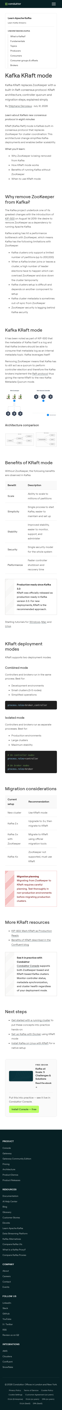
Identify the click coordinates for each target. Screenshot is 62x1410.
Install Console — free (24, 1109)
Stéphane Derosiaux (20, 106)
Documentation (10, 1196)
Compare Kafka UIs (12, 1244)
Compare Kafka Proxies (14, 1255)
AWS (5, 1351)
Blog (5, 1206)
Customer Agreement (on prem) (39, 1394)
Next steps (16, 1011)
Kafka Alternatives (12, 1239)
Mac (43, 621)
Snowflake (8, 1367)
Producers (15, 50)
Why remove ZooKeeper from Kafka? (29, 199)
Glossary (7, 1212)
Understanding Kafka (19, 31)
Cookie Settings (15, 1394)
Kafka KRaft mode (23, 330)
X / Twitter (8, 1324)
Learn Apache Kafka (19, 18)
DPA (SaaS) (37, 1403)
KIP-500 (10, 218)
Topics (13, 46)
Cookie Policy (47, 1390)
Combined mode (16, 668)
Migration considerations (30, 788)
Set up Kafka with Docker (26, 1034)
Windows (34, 621)
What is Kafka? (17, 36)
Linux (8, 626)
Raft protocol (40, 373)
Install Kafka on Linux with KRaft (29, 1043)
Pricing (6, 1164)
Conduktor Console (28, 965)
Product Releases (11, 1180)
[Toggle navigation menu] (54, 4)
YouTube (7, 1319)
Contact (7, 1281)
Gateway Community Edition (17, 1158)
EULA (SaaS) (25, 1403)
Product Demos (10, 1174)
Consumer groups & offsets (24, 60)
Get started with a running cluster (30, 1020)
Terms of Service (31, 1390)
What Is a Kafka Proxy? (14, 1249)
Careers (7, 1276)
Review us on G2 (11, 1335)
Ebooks (6, 1222)
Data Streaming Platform (15, 1233)
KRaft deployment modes (23, 646)
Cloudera (7, 1356)
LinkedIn (7, 1302)
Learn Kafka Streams (17, 23)
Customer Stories (11, 1217)
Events (6, 1287)
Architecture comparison (22, 425)
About (6, 1270)
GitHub (6, 1313)
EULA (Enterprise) (15, 1399)
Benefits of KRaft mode (29, 462)
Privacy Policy (15, 1390)
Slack (5, 1308)
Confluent (8, 1361)
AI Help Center (10, 1201)
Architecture (9, 1169)
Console (7, 1148)
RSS (5, 1329)
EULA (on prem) (32, 1399)
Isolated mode (14, 718)
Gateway (7, 1153)
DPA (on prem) (48, 1399)
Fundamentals (17, 41)
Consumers (16, 55)
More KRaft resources (27, 922)
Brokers (14, 65)
